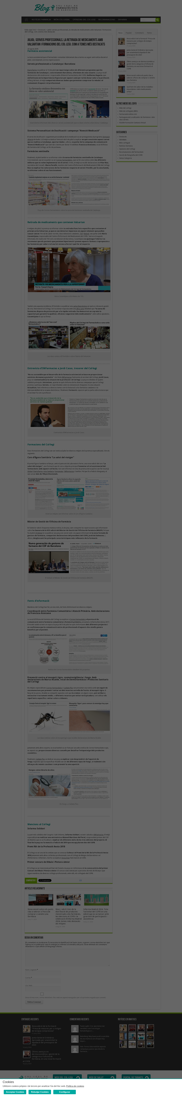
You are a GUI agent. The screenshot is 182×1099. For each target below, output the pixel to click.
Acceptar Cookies (15, 1092)
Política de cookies (75, 1086)
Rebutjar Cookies (40, 1092)
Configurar (64, 1092)
